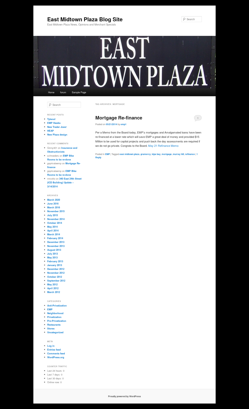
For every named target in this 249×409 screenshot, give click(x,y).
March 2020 (53, 199)
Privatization (54, 317)
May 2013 (52, 257)
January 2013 (54, 265)
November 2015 (56, 211)
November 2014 (56, 219)
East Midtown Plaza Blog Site (85, 19)
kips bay (156, 154)
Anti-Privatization (57, 305)
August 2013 (54, 249)
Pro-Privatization (56, 321)
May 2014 (52, 226)
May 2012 (52, 284)
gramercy (146, 154)
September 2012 (56, 280)
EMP (107, 154)
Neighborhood (55, 313)
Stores (51, 328)
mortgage (167, 154)
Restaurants (54, 324)
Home (51, 92)
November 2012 (56, 272)
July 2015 (52, 215)
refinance (190, 154)
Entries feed (54, 349)
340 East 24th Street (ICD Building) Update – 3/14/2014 (64, 182)
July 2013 (52, 253)
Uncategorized (55, 332)
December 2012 (55, 269)
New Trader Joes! (57, 127)
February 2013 (55, 261)
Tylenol (51, 119)
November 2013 (56, 246)
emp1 (124, 124)
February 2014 (55, 238)
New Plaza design (57, 134)
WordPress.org (55, 357)
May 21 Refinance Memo (163, 146)
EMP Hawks (54, 123)
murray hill (178, 154)
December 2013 (55, 242)
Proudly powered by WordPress (124, 396)
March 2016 (53, 207)
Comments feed (56, 353)
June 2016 (53, 203)
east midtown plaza (129, 154)
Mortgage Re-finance (118, 117)
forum (63, 92)
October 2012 (54, 276)
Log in (51, 345)
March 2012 (53, 292)
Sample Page (79, 92)
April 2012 (53, 288)
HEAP (50, 130)
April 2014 (53, 230)
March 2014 (53, 234)
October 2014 (54, 223)
